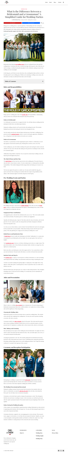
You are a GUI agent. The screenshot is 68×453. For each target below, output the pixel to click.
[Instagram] (63, 451)
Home (46, 2)
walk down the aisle (23, 391)
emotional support (15, 134)
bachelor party (9, 257)
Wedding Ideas (39, 433)
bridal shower (8, 236)
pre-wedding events (19, 64)
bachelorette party (10, 243)
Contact (59, 2)
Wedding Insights (39, 435)
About (50, 2)
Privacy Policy (55, 433)
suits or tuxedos (17, 321)
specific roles (25, 114)
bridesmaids (27, 379)
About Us (22, 433)
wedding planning (25, 205)
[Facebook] (59, 451)
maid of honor (9, 161)
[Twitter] (61, 451)
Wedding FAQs (39, 438)
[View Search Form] (63, 2)
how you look (19, 305)
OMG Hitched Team (16, 19)
